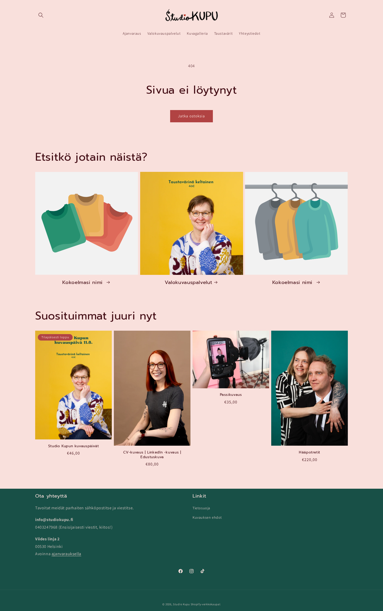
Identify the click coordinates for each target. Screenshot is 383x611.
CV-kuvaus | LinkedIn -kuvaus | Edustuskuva (152, 454)
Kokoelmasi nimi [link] (83, 282)
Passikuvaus (231, 394)
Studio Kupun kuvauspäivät (73, 446)
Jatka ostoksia (191, 115)
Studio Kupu (181, 604)
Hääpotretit (309, 452)
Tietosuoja (201, 508)
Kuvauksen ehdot (207, 517)
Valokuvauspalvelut (188, 282)
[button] (41, 15)
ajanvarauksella (66, 553)
